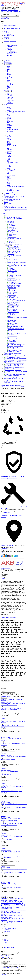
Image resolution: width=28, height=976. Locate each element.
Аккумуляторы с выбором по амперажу (11, 386)
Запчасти (6, 29)
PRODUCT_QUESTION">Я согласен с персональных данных (13, 695)
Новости (9, 34)
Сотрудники (7, 931)
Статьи (5, 939)
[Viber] (10, 556)
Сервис (6, 31)
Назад (8, 66)
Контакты (6, 38)
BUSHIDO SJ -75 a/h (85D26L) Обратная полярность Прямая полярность (11, 824)
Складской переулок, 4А (7, 545)
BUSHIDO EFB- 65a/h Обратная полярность (12, 887)
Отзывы (17, 579)
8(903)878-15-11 (5, 17)
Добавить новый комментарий (9, 617)
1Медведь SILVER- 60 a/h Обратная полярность (13, 807)
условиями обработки (6, 696)
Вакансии (6, 929)
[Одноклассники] (4, 556)
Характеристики (10, 579)
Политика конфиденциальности (9, 967)
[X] (8, 556)
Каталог (3, 57)
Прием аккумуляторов (10, 25)
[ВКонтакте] (1, 556)
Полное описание (5, 512)
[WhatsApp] (12, 556)
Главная (3, 385)
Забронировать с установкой (8, 515)
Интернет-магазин (16, 11)
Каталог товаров (9, 385)
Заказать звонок (5, 18)
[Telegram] (17, 556)
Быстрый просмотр (6, 702)
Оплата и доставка (9, 35)
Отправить (3, 697)
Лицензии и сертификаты (10, 928)
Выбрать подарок (5, 552)
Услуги (5, 942)
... (4, 42)
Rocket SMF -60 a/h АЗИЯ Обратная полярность (13, 872)
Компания (6, 32)
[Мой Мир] (6, 556)
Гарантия (6, 37)
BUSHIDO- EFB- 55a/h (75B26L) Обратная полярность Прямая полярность (12, 709)
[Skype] (15, 556)
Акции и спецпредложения (11, 938)
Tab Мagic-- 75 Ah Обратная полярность (11, 839)
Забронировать (5, 548)
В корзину (3, 578)
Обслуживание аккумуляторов (12, 28)
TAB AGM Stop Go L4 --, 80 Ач (9, 774)
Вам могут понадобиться (7, 699)
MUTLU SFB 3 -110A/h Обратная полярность (13, 760)
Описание (3, 579)
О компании (7, 927)
